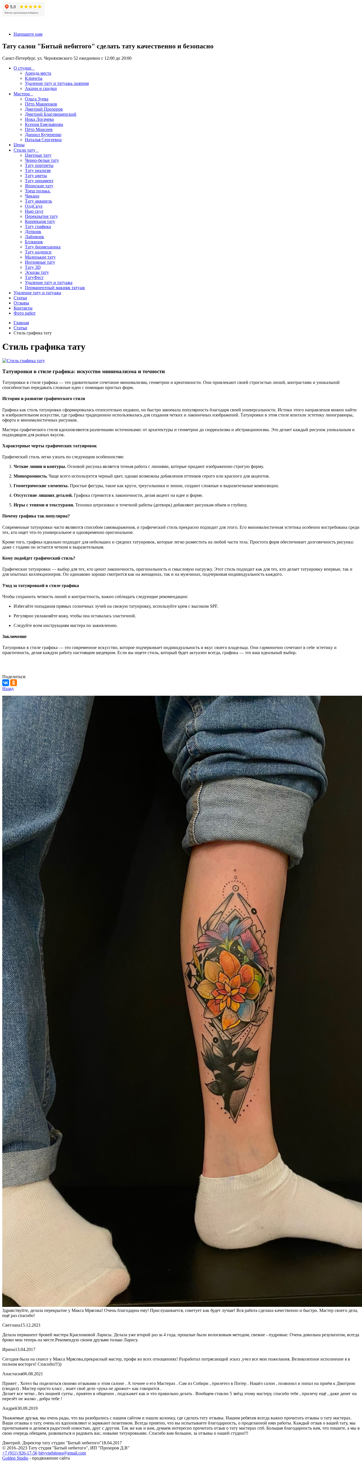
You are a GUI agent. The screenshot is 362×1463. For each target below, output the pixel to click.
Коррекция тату (40, 221)
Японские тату (39, 185)
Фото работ (25, 313)
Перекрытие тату (41, 216)
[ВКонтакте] (5, 682)
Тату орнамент (39, 180)
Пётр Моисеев (39, 129)
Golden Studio (15, 1458)
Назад (8, 688)
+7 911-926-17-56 (18, 24)
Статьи (20, 297)
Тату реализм (38, 170)
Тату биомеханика (43, 246)
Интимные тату (40, 262)
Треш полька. (38, 190)
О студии (22, 68)
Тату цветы (36, 175)
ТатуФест (34, 277)
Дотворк (33, 231)
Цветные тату (38, 155)
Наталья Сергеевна (43, 139)
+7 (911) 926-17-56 (19, 1453)
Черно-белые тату (42, 160)
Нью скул (34, 211)
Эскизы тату (37, 272)
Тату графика (38, 226)
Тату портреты (39, 165)
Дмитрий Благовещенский (50, 114)
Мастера (22, 93)
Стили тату (24, 150)
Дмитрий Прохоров (44, 109)
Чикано (32, 196)
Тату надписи (38, 252)
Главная (21, 322)
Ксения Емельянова (44, 124)
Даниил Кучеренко (43, 134)
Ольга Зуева (36, 98)
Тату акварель (38, 201)
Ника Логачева (39, 119)
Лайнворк (34, 236)
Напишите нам (28, 34)
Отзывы (21, 302)
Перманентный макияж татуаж (55, 287)
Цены (19, 144)
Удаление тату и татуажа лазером (57, 83)
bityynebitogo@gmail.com (62, 1453)
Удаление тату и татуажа (48, 282)
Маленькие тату (40, 257)
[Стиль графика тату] (23, 360)
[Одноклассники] (13, 682)
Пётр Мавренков (41, 104)
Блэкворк (34, 241)
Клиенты (33, 78)
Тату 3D (33, 267)
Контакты (23, 308)
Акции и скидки (41, 88)
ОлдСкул (33, 206)
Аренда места (38, 73)
